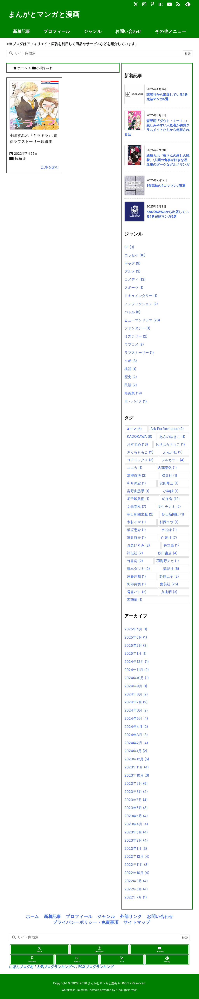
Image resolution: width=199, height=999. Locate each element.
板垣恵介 (136, 530)
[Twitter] (135, 3)
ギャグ (132, 263)
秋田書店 (167, 553)
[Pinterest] (152, 3)
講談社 (171, 569)
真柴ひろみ (138, 545)
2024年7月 (136, 702)
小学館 (170, 491)
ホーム (22, 68)
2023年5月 (136, 816)
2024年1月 (135, 751)
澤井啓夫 (136, 538)
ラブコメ (134, 344)
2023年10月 (136, 775)
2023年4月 (136, 824)
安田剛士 (169, 483)
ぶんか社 (172, 452)
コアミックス (140, 460)
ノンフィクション (141, 304)
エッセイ (134, 255)
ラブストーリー (139, 353)
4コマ (134, 429)
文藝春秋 (136, 506)
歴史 (130, 377)
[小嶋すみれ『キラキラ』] (36, 106)
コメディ (134, 279)
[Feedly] (187, 3)
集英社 (169, 584)
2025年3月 (135, 637)
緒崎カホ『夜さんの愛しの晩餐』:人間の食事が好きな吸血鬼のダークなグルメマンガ (168, 160)
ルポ (130, 361)
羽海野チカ (167, 561)
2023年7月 (136, 800)
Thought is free (126, 989)
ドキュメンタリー (140, 296)
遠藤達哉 (136, 576)
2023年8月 (136, 792)
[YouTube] (169, 3)
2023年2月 (136, 840)
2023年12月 (136, 759)
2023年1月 (135, 848)
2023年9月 (136, 783)
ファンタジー (137, 328)
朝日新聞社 (173, 514)
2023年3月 (136, 832)
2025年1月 (135, 653)
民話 (130, 385)
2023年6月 (136, 808)
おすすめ (137, 444)
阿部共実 (136, 584)
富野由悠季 (138, 491)
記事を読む (50, 167)
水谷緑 (169, 530)
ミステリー (135, 336)
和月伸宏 (136, 483)
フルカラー (172, 460)
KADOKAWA (139, 436)
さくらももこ (140, 452)
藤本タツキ (138, 569)
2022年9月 (136, 881)
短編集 (20, 158)
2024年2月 (136, 743)
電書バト (136, 592)
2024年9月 (135, 686)
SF (129, 247)
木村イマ (136, 522)
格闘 (130, 369)
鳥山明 (169, 592)
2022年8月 (136, 889)
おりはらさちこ (170, 444)
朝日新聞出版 (140, 514)
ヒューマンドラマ (142, 320)
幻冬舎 (171, 499)
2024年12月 (136, 662)
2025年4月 (135, 629)
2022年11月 (136, 865)
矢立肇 (171, 545)
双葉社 (169, 475)
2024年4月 (136, 727)
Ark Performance (167, 429)
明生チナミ (169, 506)
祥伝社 (135, 553)
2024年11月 (136, 670)
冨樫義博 (136, 475)
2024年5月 (136, 718)
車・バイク (135, 401)
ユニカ (134, 468)
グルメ (132, 271)
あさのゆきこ (172, 437)
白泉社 (169, 538)
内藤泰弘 (167, 468)
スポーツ (133, 288)
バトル (132, 312)
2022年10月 (136, 873)
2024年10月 (136, 678)
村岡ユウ (169, 522)
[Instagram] (144, 3)
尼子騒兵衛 (138, 499)
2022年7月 (135, 897)
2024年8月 (136, 694)
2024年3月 (136, 735)
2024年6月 (136, 710)
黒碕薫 (134, 600)
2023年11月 (136, 767)
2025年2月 (136, 645)
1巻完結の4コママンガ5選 (166, 185)
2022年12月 (136, 856)
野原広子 (169, 576)
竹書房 (135, 561)
